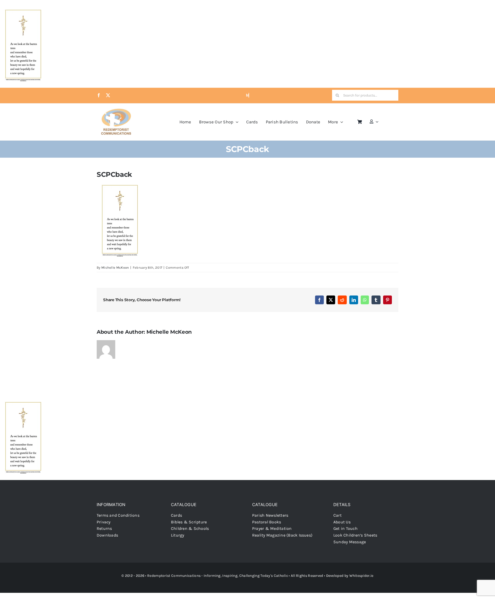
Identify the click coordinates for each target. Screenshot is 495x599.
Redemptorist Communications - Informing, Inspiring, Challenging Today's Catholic (217, 575)
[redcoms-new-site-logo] (116, 111)
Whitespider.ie (361, 575)
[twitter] (108, 95)
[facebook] (99, 95)
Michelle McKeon (115, 267)
